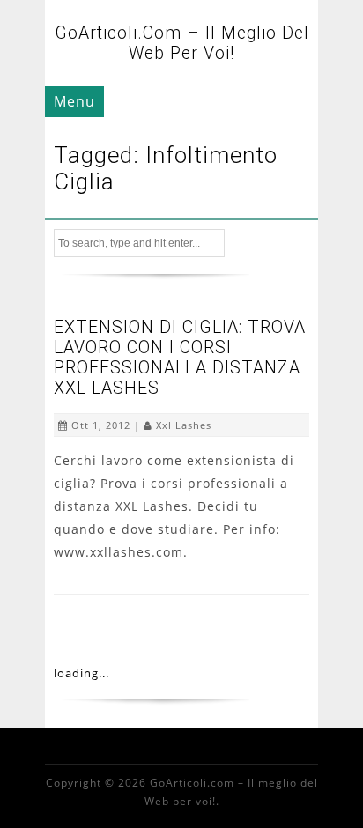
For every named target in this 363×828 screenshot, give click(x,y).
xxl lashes (183, 425)
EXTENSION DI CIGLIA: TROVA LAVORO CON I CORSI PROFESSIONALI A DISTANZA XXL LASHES (180, 357)
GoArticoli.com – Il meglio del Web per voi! (182, 43)
